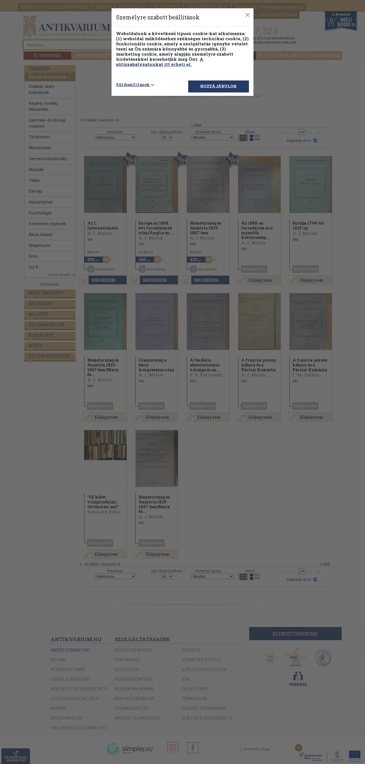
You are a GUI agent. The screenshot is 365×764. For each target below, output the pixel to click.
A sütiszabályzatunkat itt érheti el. (159, 61)
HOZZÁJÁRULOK (218, 86)
